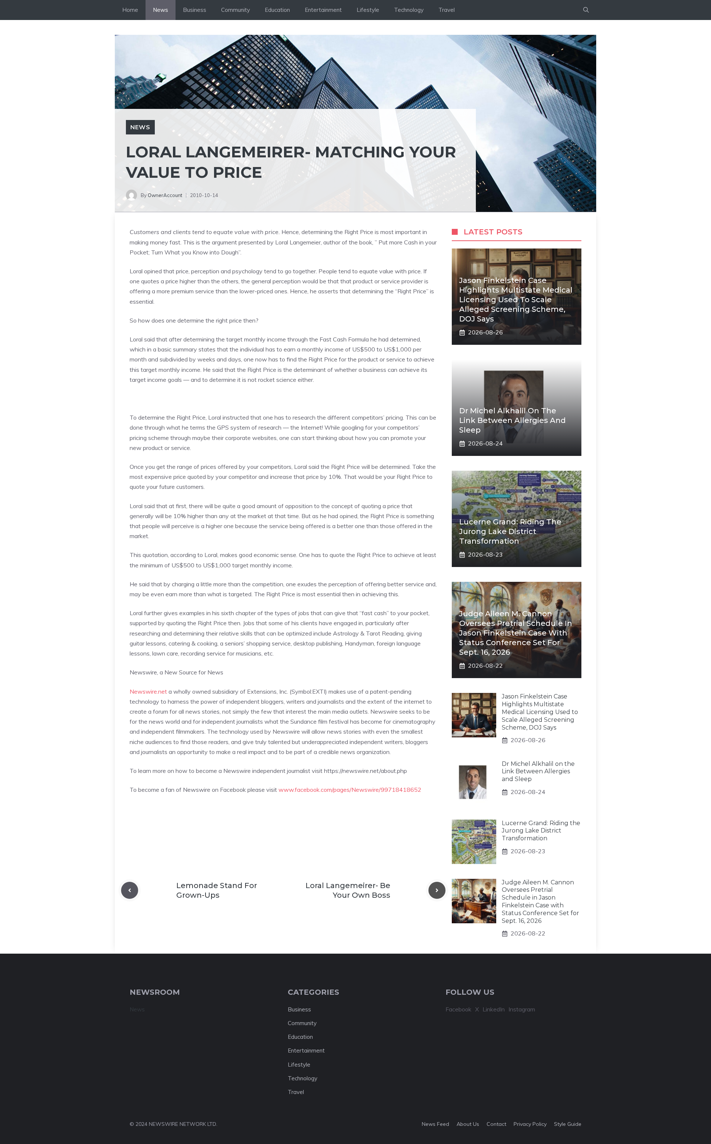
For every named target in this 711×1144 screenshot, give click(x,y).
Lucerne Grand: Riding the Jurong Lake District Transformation (510, 531)
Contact (496, 1124)
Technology (409, 9)
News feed (435, 1124)
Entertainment (323, 9)
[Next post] (437, 890)
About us (468, 1124)
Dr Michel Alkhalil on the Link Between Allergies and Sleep (512, 420)
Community (235, 9)
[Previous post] (129, 890)
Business (194, 9)
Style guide (567, 1124)
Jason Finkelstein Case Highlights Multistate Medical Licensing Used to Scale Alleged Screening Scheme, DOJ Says (516, 299)
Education (277, 9)
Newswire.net (148, 691)
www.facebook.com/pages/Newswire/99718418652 (349, 789)
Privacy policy (530, 1124)
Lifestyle (368, 9)
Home (130, 9)
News (160, 9)
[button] (586, 10)
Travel (446, 9)
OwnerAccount (165, 195)
